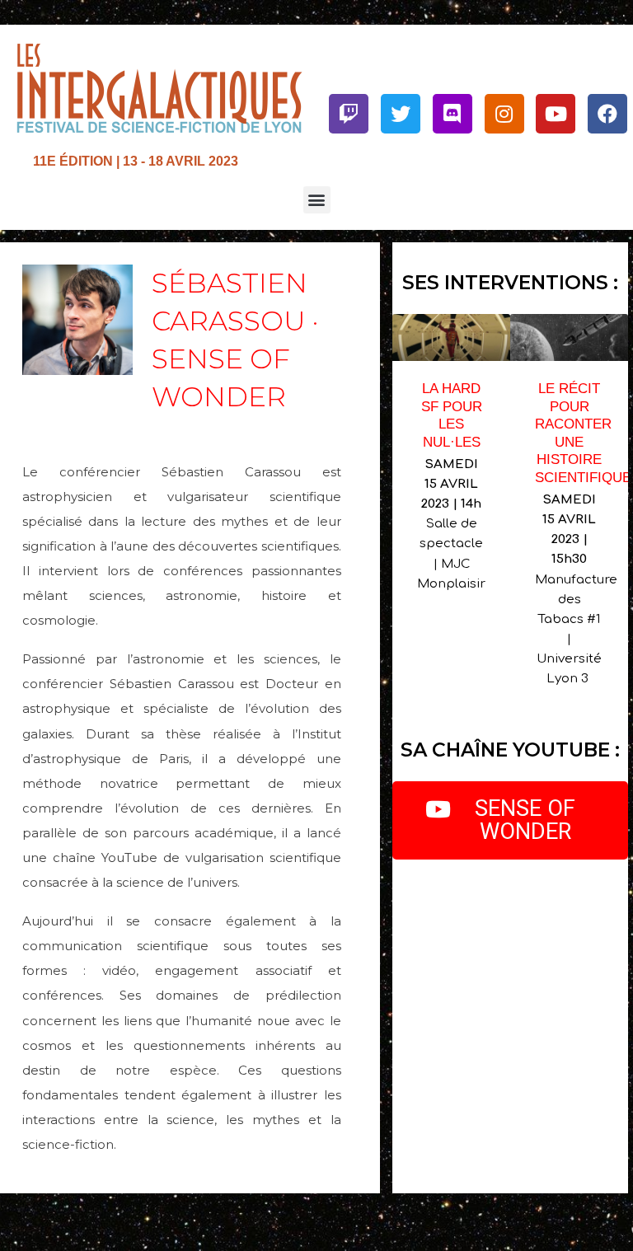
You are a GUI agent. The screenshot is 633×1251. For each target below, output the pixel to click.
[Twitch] (348, 114)
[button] (317, 199)
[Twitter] (400, 114)
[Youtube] (555, 114)
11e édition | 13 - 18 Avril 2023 (135, 160)
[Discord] (452, 114)
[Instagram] (504, 114)
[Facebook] (607, 114)
